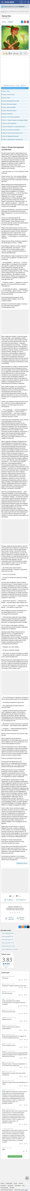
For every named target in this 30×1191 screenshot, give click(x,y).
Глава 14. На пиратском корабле (11, 129)
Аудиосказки (9, 1183)
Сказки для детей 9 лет (7, 939)
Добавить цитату (21, 918)
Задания (12, 1187)
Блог (23, 1185)
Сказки (2, 1183)
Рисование (10, 1185)
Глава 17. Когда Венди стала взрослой (12, 139)
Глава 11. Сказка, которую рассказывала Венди (14, 120)
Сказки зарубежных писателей (9, 949)
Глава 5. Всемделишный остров (10, 101)
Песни (15, 1183)
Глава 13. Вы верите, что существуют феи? (13, 126)
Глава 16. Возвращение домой (10, 136)
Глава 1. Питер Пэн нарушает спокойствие (13, 88)
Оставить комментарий (15, 1156)
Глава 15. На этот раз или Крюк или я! (12, 133)
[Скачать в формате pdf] (25, 22)
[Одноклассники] (22, 927)
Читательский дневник (7, 1189)
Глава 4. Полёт (6, 97)
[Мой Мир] (25, 927)
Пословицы (18, 1185)
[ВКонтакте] (20, 927)
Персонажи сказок (19, 1189)
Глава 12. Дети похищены (9, 123)
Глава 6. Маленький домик (9, 104)
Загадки (21, 1183)
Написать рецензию (11, 918)
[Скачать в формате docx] (22, 22)
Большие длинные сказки (8, 946)
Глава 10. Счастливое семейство (11, 117)
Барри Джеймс (6, 18)
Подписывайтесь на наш (14, 6)
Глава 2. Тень (5, 91)
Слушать (10, 22)
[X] (28, 927)
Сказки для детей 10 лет (7, 942)
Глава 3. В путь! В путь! (8, 94)
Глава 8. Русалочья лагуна (9, 110)
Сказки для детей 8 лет (7, 936)
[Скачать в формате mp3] (28, 22)
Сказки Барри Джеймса (7, 933)
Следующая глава (21, 863)
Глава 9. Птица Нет (7, 113)
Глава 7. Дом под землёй (8, 107)
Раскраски (3, 1185)
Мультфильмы (4, 1187)
